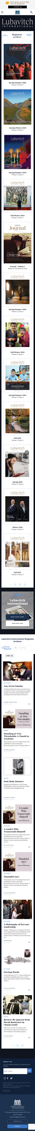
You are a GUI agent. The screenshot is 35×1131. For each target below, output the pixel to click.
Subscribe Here (17, 623)
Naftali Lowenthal (10, 750)
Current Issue (29, 35)
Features (7, 826)
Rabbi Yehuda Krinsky (11, 702)
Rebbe (6, 730)
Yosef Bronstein (9, 845)
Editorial (7, 683)
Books (6, 778)
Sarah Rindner (9, 1036)
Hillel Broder (8, 940)
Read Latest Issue (17, 617)
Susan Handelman (10, 893)
